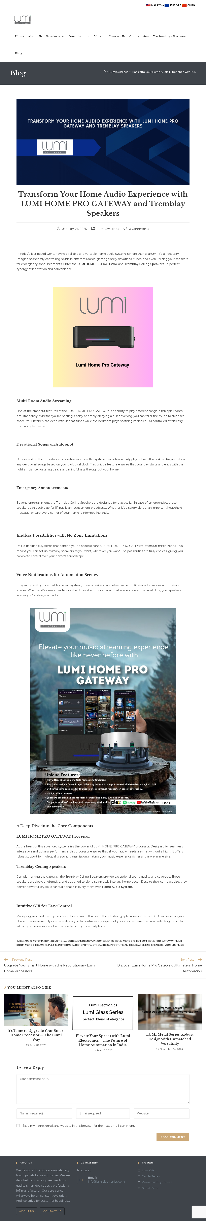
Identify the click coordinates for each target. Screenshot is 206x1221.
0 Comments (139, 229)
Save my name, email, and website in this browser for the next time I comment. (79, 1126)
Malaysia (157, 5)
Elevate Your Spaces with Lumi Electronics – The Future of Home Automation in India (103, 1040)
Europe (175, 5)
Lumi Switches (108, 229)
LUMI (81, 264)
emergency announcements (95, 941)
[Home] (104, 71)
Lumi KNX (148, 1170)
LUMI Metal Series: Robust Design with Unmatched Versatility (170, 1038)
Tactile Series (151, 1176)
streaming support (106, 945)
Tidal (123, 945)
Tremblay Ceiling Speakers (146, 945)
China (191, 5)
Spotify (86, 945)
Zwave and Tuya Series (157, 1182)
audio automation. (37, 941)
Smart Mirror (150, 1188)
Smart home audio (67, 945)
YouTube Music (174, 945)
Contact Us (52, 1211)
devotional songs (63, 941)
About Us (26, 1211)
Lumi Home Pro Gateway (158, 941)
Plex (51, 945)
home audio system (128, 941)
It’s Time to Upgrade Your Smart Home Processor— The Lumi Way (36, 1035)
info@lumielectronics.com (106, 1181)
